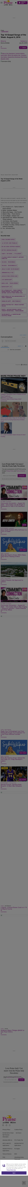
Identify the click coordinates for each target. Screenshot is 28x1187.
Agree (14, 1173)
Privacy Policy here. (11, 1170)
